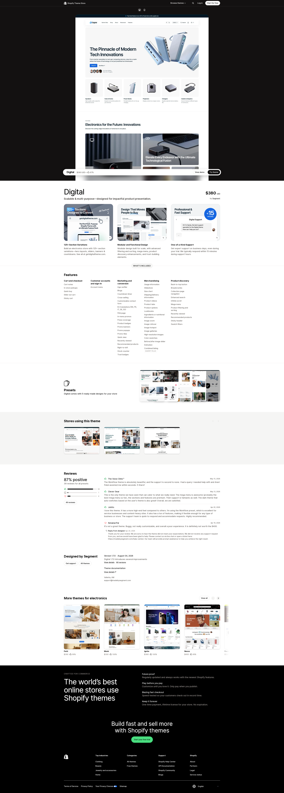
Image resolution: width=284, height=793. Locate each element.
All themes (85, 563)
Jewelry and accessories (105, 770)
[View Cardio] (165, 385)
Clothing (99, 761)
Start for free (212, 3)
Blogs (160, 775)
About (192, 761)
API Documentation (166, 766)
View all (204, 598)
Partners (193, 766)
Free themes (132, 766)
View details (109, 562)
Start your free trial (142, 739)
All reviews (70, 502)
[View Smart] (193, 385)
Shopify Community (166, 770)
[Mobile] (144, 10)
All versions (121, 562)
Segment (216, 198)
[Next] (218, 421)
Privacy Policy (87, 786)
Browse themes (177, 3)
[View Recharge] (152, 385)
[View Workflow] (179, 385)
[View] (82, 441)
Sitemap (123, 786)
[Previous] (213, 421)
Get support (71, 563)
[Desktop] (139, 10)
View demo (199, 172)
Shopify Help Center (167, 761)
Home (97, 775)
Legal (192, 770)
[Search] (193, 3)
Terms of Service (71, 786)
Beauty (98, 766)
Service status (196, 775)
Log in (200, 3)
